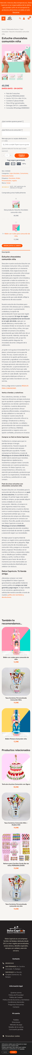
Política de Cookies (16, 997)
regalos (14, 180)
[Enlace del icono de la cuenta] (24, 18)
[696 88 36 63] (8, 963)
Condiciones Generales (16, 1002)
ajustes (22, 1049)
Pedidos (16, 1020)
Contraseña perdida (16, 1029)
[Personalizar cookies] (11, 1036)
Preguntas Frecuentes (16, 1005)
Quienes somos (16, 993)
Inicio (3, 29)
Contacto (16, 1007)
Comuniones (24, 173)
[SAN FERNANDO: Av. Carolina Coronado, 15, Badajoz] (15, 967)
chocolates (12, 178)
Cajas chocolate (14, 173)
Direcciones (16, 1022)
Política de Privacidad (16, 995)
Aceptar (13, 1052)
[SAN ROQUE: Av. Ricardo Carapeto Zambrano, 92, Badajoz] (15, 974)
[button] (20, 18)
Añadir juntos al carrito (12, 245)
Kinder (18, 178)
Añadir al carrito (21, 155)
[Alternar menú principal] (3, 18)
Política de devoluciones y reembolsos (16, 1000)
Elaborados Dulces (13, 29)
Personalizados (6, 180)
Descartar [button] (16, 12)
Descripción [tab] (6, 252)
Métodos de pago (16, 1025)
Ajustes (5, 1052)
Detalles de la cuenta (16, 1027)
